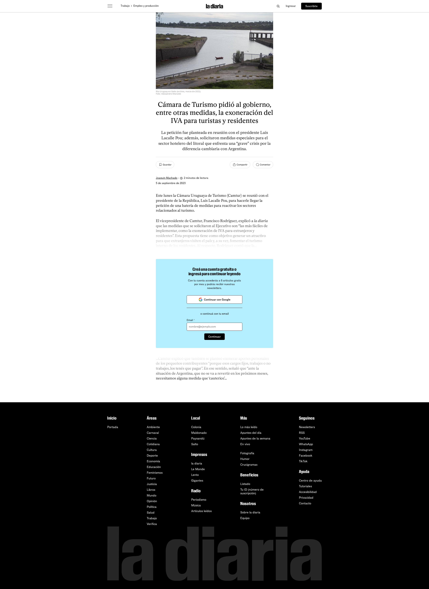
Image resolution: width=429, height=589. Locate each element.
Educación (154, 467)
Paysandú (197, 438)
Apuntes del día (250, 433)
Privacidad (306, 497)
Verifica (152, 524)
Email (191, 320)
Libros (151, 490)
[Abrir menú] (110, 6)
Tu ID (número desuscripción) (252, 491)
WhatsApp (306, 444)
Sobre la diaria (250, 512)
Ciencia (152, 438)
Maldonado (199, 433)
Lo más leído (248, 427)
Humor (245, 459)
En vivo (245, 444)
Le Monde (198, 469)
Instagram (306, 450)
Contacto (305, 503)
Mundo (151, 495)
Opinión (152, 501)
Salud (151, 512)
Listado (245, 484)
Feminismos (155, 473)
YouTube (304, 438)
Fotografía (247, 453)
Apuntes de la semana (255, 438)
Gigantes (197, 480)
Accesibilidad (308, 492)
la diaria (196, 463)
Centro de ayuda (310, 480)
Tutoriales (305, 486)
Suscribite (311, 6)
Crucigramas (248, 464)
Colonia (196, 427)
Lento (195, 475)
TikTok (303, 461)
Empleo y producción (146, 5)
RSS (302, 433)
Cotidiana (153, 444)
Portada (112, 427)
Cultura (152, 450)
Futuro (151, 478)
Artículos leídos (201, 511)
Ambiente (153, 427)
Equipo (245, 518)
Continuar (214, 336)
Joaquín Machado (166, 178)
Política (152, 507)
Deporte (152, 455)
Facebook (305, 455)
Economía (153, 461)
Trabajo (125, 5)
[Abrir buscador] (278, 6)
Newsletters (307, 427)
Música (196, 505)
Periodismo (198, 500)
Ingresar (291, 6)
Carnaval (153, 433)
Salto (194, 444)
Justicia (152, 484)
